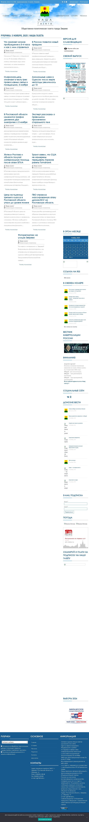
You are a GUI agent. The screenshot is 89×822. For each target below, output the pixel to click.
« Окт (65, 257)
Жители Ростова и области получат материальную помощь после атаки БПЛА (16, 158)
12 (72, 249)
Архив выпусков (22, 2)
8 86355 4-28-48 (38, 776)
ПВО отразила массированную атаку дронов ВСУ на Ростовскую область (44, 198)
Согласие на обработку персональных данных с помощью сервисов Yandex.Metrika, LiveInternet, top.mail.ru (14, 748)
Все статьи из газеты (70, 327)
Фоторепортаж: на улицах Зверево (28, 236)
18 (68, 252)
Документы (34, 758)
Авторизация (74, 2)
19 (72, 252)
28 (79, 254)
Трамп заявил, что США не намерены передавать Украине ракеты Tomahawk (44, 158)
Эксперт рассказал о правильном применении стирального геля (43, 118)
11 (68, 249)
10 (65, 249)
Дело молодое (72, 460)
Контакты (34, 755)
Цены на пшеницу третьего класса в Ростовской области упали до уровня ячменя (16, 198)
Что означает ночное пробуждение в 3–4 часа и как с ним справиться (17, 44)
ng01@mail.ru (40, 778)
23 (86, 252)
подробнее (40, 815)
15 (82, 249)
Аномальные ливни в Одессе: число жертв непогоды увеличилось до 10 (44, 81)
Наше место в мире (73, 480)
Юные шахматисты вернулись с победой (78, 416)
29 (82, 254)
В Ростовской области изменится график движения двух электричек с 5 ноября (15, 118)
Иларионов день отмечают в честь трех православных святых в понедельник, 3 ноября (16, 81)
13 (75, 249)
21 (79, 252)
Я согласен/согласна (45, 819)
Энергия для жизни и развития (76, 423)
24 (65, 254)
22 (82, 252)
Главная (6, 16)
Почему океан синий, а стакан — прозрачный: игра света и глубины (76, 298)
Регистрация (84, 2)
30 (86, 254)
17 (65, 252)
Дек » (71, 257)
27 (75, 254)
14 (79, 249)
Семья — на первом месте (74, 467)
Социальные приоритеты (74, 437)
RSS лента (67, 278)
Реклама (37, 2)
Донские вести (26, 16)
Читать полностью (11, 71)
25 (68, 254)
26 (72, 254)
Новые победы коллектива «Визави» (77, 408)
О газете (30, 2)
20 (75, 252)
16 (86, 249)
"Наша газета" (9, 50)
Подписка (34, 751)
